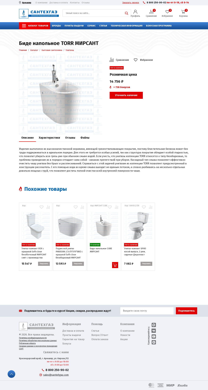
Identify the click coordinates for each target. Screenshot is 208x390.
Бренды (56, 25)
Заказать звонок (130, 2)
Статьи (103, 25)
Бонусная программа (159, 25)
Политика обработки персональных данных (38, 341)
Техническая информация (126, 25)
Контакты (74, 2)
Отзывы (86, 2)
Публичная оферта (27, 343)
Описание (27, 137)
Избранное (146, 60)
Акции (124, 339)
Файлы (84, 137)
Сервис (91, 25)
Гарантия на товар (73, 339)
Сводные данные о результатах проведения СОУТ (38, 347)
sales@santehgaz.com (56, 374)
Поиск (126, 13)
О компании (41, 2)
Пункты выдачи (74, 25)
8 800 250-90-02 (156, 2)
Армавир (26, 2)
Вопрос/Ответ (99, 335)
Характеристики (49, 137)
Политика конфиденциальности (33, 338)
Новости (125, 335)
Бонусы (66, 343)
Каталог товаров (38, 25)
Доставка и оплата (58, 2)
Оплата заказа (99, 339)
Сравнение (122, 60)
